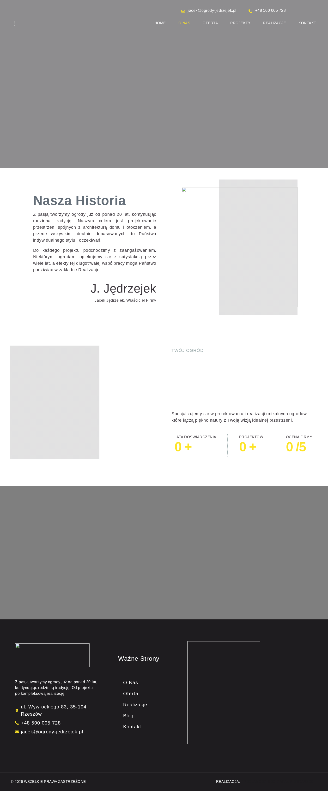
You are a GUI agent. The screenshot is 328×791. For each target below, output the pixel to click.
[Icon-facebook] (17, 745)
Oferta (210, 23)
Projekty (240, 23)
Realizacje (274, 23)
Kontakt (307, 23)
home (160, 23)
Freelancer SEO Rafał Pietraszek (277, 781)
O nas (184, 23)
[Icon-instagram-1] (20, 745)
